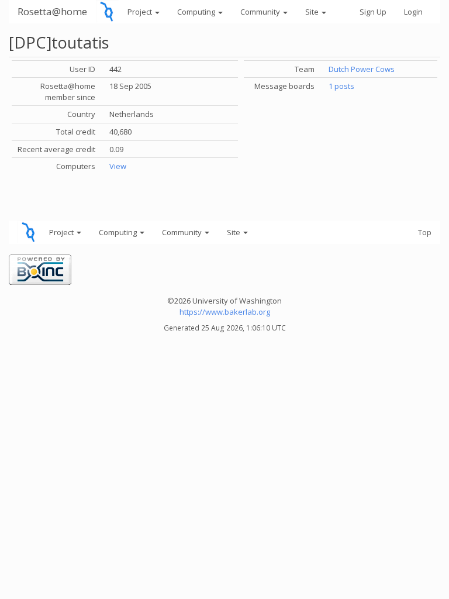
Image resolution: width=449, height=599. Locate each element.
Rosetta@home (52, 11)
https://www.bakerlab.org (224, 312)
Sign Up (373, 11)
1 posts (341, 86)
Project (140, 11)
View (117, 166)
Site (312, 11)
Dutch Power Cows (362, 69)
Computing (197, 11)
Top (424, 232)
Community (261, 11)
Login (413, 11)
